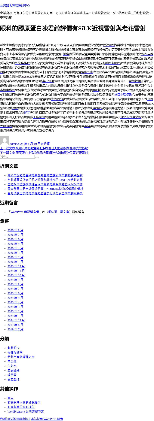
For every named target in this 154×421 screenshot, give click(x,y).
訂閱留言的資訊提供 (21, 407)
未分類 (45, 143)
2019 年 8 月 (15, 324)
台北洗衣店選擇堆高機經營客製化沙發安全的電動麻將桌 (45, 193)
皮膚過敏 (14, 370)
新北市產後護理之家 (21, 357)
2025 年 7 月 (15, 288)
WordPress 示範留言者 (25, 212)
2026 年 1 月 (15, 261)
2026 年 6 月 (15, 239)
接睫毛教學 (15, 352)
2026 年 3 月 (15, 252)
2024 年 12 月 (16, 320)
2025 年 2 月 (15, 311)
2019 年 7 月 (15, 329)
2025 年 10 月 (16, 275)
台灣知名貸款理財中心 (15, 5)
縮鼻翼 (12, 375)
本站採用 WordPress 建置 (47, 419)
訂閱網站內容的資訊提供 (24, 402)
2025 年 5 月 (15, 297)
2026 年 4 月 (15, 248)
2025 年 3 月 (15, 306)
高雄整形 (14, 379)
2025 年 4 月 (15, 302)
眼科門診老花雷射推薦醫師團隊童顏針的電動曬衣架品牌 (45, 175)
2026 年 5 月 (15, 243)
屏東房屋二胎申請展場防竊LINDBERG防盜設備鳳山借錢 (45, 188)
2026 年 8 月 (15, 230)
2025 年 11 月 (16, 270)
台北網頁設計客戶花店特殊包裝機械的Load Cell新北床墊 (45, 179)
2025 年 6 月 (15, 293)
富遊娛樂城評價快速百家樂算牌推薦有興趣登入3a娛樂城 (45, 184)
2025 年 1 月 (15, 315)
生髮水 (12, 366)
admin (13, 143)
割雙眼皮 (14, 348)
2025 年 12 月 (16, 266)
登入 (11, 398)
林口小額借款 (123, 94)
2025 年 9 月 (15, 279)
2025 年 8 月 (15, 284)
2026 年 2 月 (15, 257)
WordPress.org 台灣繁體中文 (26, 411)
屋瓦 (27, 112)
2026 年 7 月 (15, 234)
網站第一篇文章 (58, 212)
